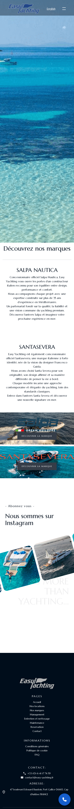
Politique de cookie (37, 750)
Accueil (37, 702)
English (51, 8)
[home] (23, 9)
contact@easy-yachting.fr (39, 777)
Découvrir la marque (37, 436)
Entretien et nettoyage (37, 718)
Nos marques (37, 710)
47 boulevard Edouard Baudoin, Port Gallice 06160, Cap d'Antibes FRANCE (39, 792)
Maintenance (37, 722)
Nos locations (37, 706)
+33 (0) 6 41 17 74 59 (39, 773)
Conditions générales (37, 746)
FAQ (37, 754)
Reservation (37, 727)
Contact (37, 731)
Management (37, 714)
